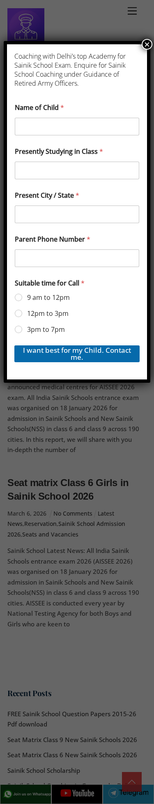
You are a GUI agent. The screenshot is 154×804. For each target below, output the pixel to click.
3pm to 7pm (46, 329)
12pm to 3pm (48, 313)
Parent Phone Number (52, 239)
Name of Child (39, 108)
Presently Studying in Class (59, 151)
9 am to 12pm (48, 297)
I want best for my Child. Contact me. (77, 353)
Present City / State (47, 195)
